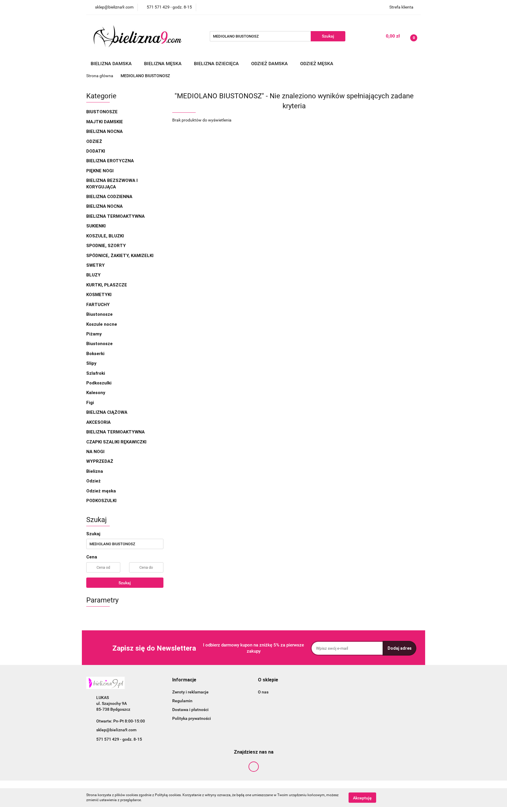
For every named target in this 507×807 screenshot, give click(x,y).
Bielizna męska (163, 63)
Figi (90, 402)
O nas (263, 692)
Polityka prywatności (191, 718)
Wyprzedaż (99, 461)
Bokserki (95, 353)
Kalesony (95, 392)
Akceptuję (362, 797)
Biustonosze (102, 111)
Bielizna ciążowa (107, 412)
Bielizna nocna (105, 131)
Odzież (94, 141)
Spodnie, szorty (106, 245)
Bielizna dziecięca (217, 63)
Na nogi (96, 451)
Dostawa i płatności (190, 709)
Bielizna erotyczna (110, 160)
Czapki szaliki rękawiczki (116, 442)
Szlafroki (95, 373)
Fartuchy (98, 304)
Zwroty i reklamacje (190, 692)
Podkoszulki (98, 383)
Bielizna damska (112, 63)
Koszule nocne (101, 324)
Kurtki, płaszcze (106, 285)
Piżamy (94, 334)
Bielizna (95, 471)
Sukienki (96, 226)
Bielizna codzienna (109, 196)
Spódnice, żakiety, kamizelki (119, 255)
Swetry (96, 265)
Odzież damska (270, 63)
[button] (184, 680)
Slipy (91, 363)
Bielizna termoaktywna (116, 216)
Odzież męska (317, 63)
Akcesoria (99, 422)
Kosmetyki (98, 294)
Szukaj (125, 582)
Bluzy (93, 275)
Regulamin (182, 700)
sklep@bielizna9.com (116, 729)
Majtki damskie (105, 121)
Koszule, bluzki (105, 236)
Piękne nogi (100, 170)
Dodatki (95, 151)
